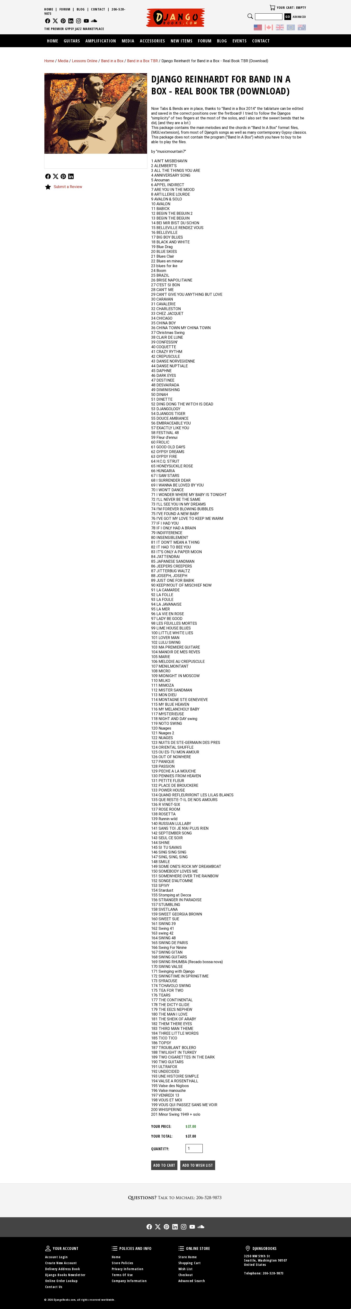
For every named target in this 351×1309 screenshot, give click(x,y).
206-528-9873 (273, 1273)
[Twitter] (55, 20)
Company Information (129, 1280)
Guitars (72, 41)
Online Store (181, 1248)
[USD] (258, 28)
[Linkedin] (70, 20)
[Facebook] (47, 20)
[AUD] (302, 28)
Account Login (56, 1257)
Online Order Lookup (61, 1280)
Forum (64, 9)
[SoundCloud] (93, 20)
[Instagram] (78, 20)
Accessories (152, 41)
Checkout (185, 1275)
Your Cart (272, 7)
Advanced (299, 17)
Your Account (48, 1248)
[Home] (175, 18)
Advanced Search (191, 1280)
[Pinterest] (63, 20)
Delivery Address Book (62, 1269)
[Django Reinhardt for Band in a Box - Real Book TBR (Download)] (95, 113)
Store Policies (122, 1263)
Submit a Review (68, 186)
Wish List (185, 1269)
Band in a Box (112, 61)
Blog (81, 9)
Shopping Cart (189, 1263)
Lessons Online (84, 61)
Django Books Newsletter (65, 1275)
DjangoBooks (248, 1248)
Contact (98, 9)
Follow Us (48, 176)
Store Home (187, 1257)
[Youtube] (86, 20)
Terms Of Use (122, 1275)
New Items (181, 41)
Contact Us (53, 1286)
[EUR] (291, 28)
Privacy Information (128, 1269)
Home (49, 61)
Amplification (100, 41)
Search (250, 16)
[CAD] (269, 28)
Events (240, 41)
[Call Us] (175, 1197)
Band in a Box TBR (142, 61)
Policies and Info (114, 1248)
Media (63, 61)
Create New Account (61, 1263)
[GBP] (280, 28)
